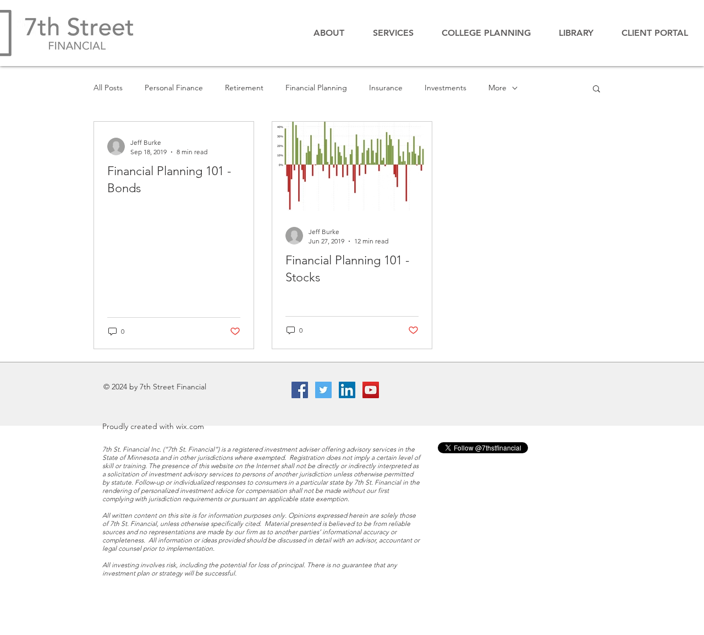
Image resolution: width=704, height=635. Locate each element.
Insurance (386, 88)
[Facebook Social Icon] (300, 390)
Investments (445, 88)
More (497, 88)
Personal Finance (174, 88)
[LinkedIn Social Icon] (347, 390)
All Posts (108, 88)
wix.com (190, 426)
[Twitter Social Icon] (323, 390)
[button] (654, 32)
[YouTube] (370, 390)
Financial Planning (316, 88)
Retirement (244, 88)
